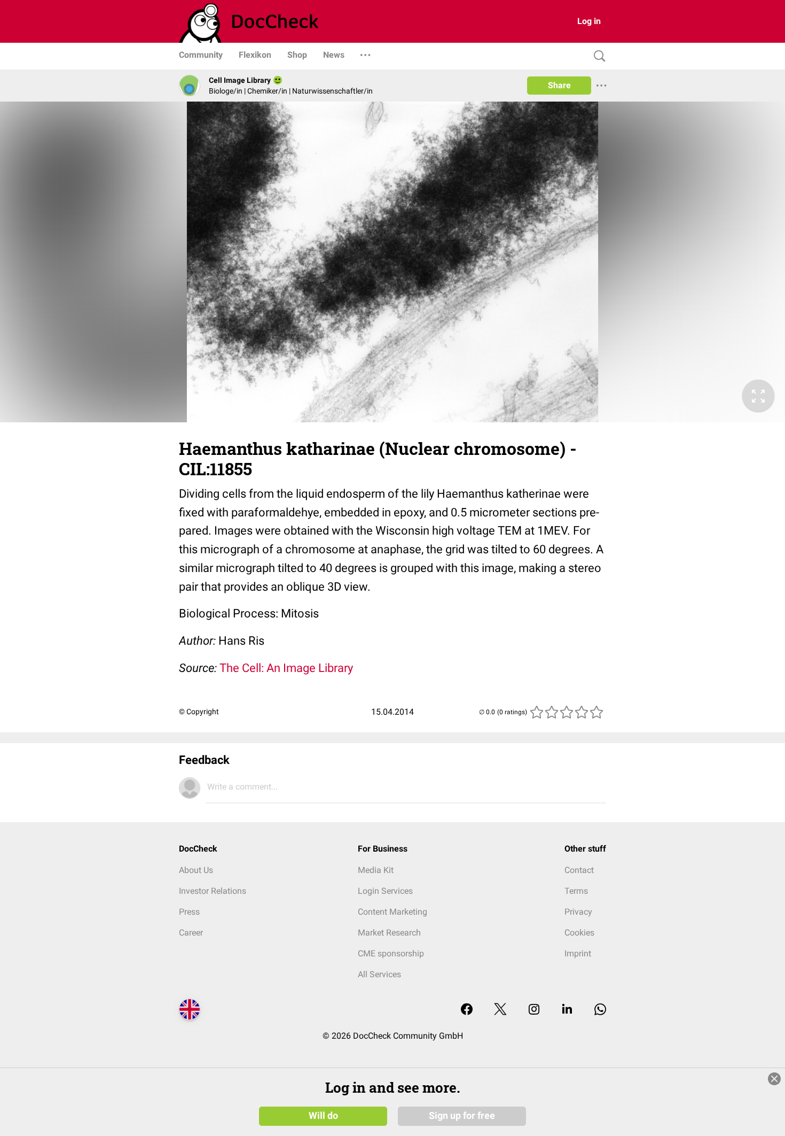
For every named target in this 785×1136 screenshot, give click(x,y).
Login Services (385, 891)
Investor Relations (212, 891)
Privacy (578, 912)
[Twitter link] (500, 1010)
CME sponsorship (391, 953)
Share (559, 85)
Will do (323, 1115)
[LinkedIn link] (567, 1010)
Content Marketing (392, 912)
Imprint (577, 953)
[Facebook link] (467, 1010)
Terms (576, 891)
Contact (579, 870)
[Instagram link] (534, 1010)
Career (191, 933)
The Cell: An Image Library (286, 668)
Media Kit (376, 870)
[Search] (597, 56)
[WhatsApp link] (600, 1010)
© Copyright (199, 711)
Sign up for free (462, 1115)
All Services (379, 974)
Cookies (579, 933)
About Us (196, 870)
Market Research (389, 933)
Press (189, 912)
